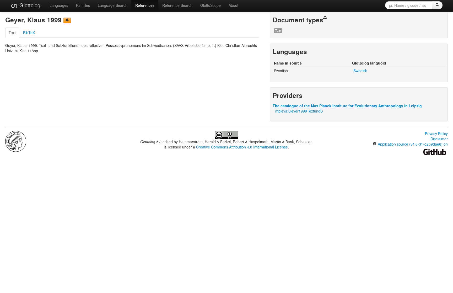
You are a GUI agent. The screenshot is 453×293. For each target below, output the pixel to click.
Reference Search (177, 5)
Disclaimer (439, 138)
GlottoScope (210, 5)
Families (83, 5)
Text (12, 32)
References (144, 5)
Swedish (360, 70)
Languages (59, 5)
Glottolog (29, 5)
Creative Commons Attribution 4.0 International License (242, 147)
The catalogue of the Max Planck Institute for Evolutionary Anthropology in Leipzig (347, 105)
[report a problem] (67, 20)
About (233, 5)
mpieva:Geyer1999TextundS (299, 111)
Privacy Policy (436, 133)
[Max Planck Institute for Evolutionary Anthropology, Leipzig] (15, 140)
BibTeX (29, 32)
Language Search (112, 5)
